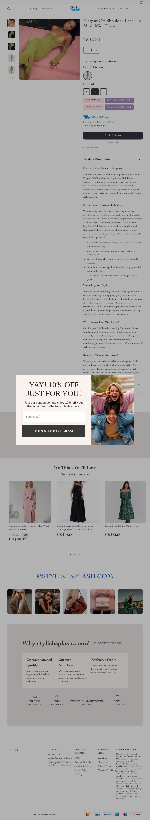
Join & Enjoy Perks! (54, 431)
